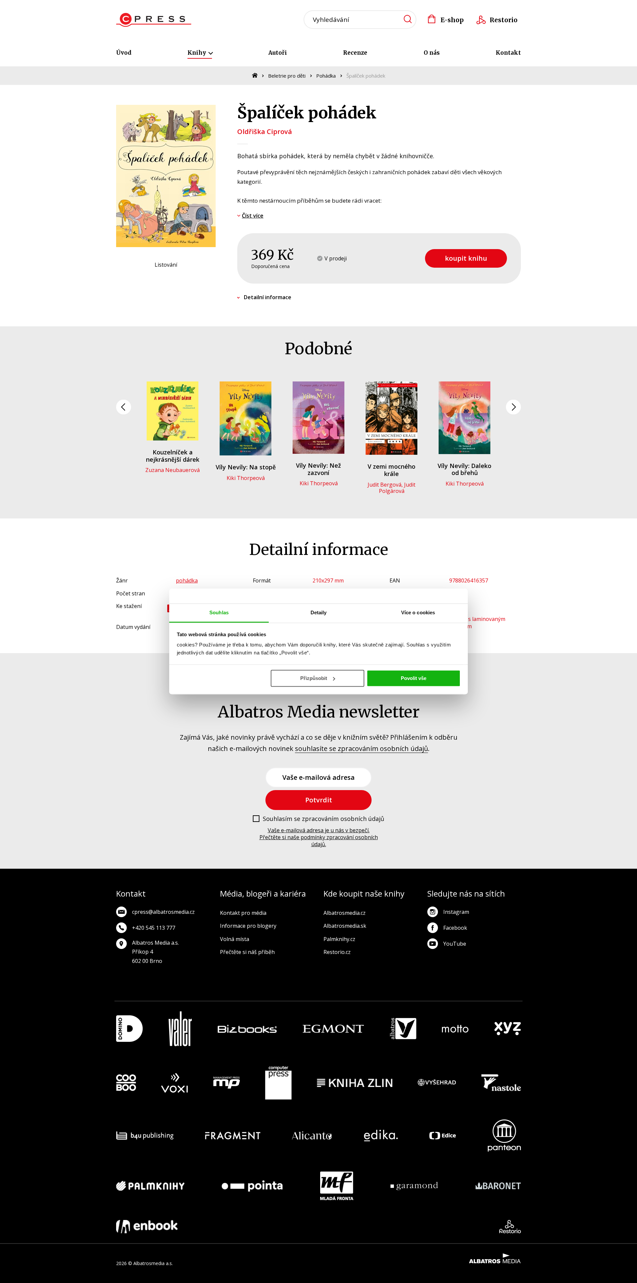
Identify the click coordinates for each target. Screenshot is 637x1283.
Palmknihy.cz (339, 939)
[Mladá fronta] (336, 1186)
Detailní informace (267, 297)
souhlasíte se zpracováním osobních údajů (361, 748)
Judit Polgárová (397, 488)
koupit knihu (466, 258)
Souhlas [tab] (219, 612)
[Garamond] (414, 1186)
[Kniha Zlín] (354, 1083)
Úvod (123, 52)
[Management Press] (226, 1083)
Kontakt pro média (243, 912)
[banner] (153, 20)
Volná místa (234, 939)
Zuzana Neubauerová (172, 470)
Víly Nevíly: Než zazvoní (318, 469)
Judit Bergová (384, 484)
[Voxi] (174, 1083)
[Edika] (381, 1136)
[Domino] (129, 1028)
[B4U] (144, 1136)
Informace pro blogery (248, 925)
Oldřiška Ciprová (264, 131)
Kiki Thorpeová (246, 478)
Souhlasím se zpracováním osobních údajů (323, 819)
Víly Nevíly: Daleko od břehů (464, 469)
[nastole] (501, 1083)
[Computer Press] (278, 1083)
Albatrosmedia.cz (344, 912)
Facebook (455, 927)
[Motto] (455, 1028)
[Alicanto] (312, 1136)
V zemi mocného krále (391, 470)
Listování (166, 264)
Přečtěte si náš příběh (247, 952)
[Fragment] (232, 1136)
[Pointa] (252, 1186)
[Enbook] (146, 1226)
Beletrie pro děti (287, 75)
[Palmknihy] (150, 1186)
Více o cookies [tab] (418, 612)
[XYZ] (507, 1028)
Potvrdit (318, 799)
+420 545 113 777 (153, 927)
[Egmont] (333, 1028)
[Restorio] (510, 1226)
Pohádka (326, 75)
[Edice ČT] (442, 1136)
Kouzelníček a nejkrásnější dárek (172, 455)
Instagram (456, 911)
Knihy (197, 52)
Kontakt (508, 52)
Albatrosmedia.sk (344, 925)
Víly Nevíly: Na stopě (246, 467)
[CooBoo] (126, 1083)
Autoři (277, 52)
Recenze (355, 52)
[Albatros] (403, 1028)
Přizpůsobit (313, 678)
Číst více (252, 215)
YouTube (454, 943)
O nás (432, 52)
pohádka (187, 580)
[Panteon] (504, 1136)
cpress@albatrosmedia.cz (163, 911)
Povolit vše (413, 678)
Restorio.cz (337, 952)
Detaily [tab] (319, 612)
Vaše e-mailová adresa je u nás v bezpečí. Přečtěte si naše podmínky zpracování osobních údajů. (318, 837)
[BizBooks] (247, 1028)
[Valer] (180, 1028)
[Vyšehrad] (437, 1083)
